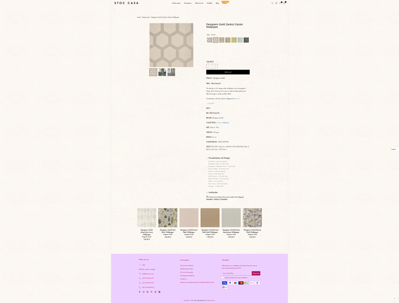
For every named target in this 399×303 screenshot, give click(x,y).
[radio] (209, 40)
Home (139, 17)
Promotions (187, 3)
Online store (176, 3)
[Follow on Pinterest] (151, 292)
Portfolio (209, 3)
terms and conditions (240, 278)
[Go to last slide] (152, 45)
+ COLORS (210, 103)
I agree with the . (236, 278)
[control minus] (208, 66)
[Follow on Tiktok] (155, 292)
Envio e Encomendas (186, 272)
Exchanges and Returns (187, 276)
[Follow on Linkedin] (147, 292)
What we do (199, 3)
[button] (153, 72)
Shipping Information (186, 269)
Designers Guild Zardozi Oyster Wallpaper (165, 17)
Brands (225, 3)
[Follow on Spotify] (159, 292)
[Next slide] (189, 45)
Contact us (183, 279)
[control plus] (216, 66)
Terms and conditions (186, 266)
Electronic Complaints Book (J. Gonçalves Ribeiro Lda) (197, 282)
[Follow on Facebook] (140, 292)
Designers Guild (219, 78)
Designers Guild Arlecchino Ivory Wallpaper (147, 232)
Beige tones (146, 17)
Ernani (237, 98)
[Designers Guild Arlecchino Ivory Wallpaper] (146, 217)
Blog (217, 3)
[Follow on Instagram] (144, 292)
